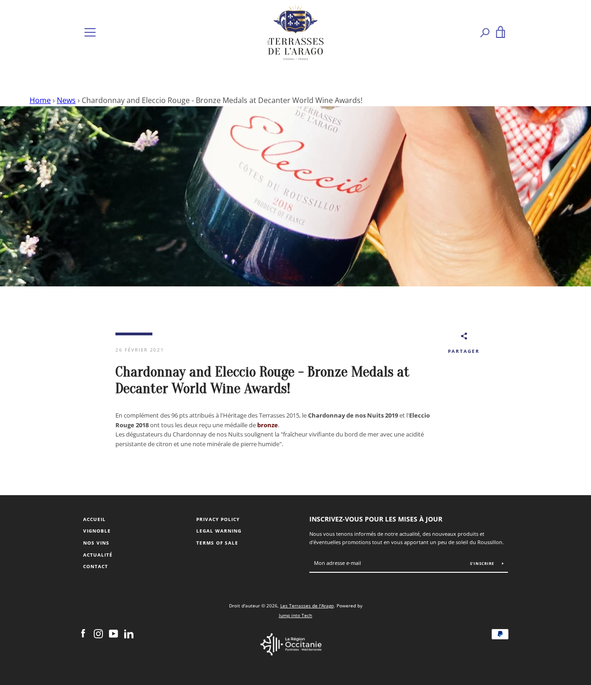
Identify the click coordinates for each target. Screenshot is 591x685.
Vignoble (97, 531)
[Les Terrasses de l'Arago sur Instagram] (98, 633)
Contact (95, 567)
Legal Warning (218, 531)
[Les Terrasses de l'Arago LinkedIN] (128, 633)
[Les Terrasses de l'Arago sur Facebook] (83, 633)
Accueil (94, 519)
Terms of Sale (217, 543)
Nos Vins (96, 543)
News (66, 100)
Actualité (98, 555)
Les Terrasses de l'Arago (307, 605)
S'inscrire (482, 563)
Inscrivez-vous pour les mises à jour (375, 519)
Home (40, 100)
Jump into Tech (295, 615)
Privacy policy (218, 519)
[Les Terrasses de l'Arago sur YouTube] (113, 633)
